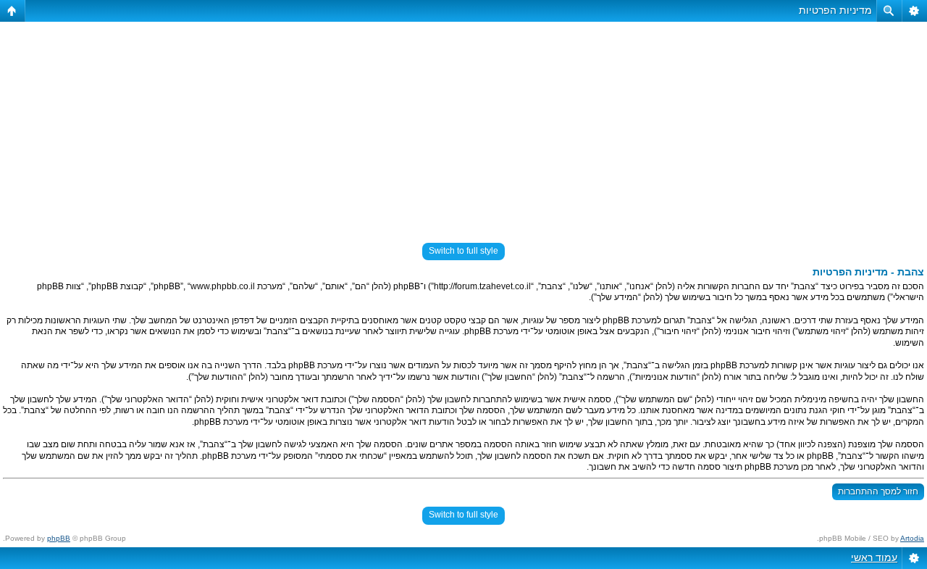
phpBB (58, 538)
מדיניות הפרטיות (835, 10)
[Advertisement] (463, 126)
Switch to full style (463, 251)
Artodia (912, 538)
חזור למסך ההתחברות (878, 491)
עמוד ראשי (874, 557)
